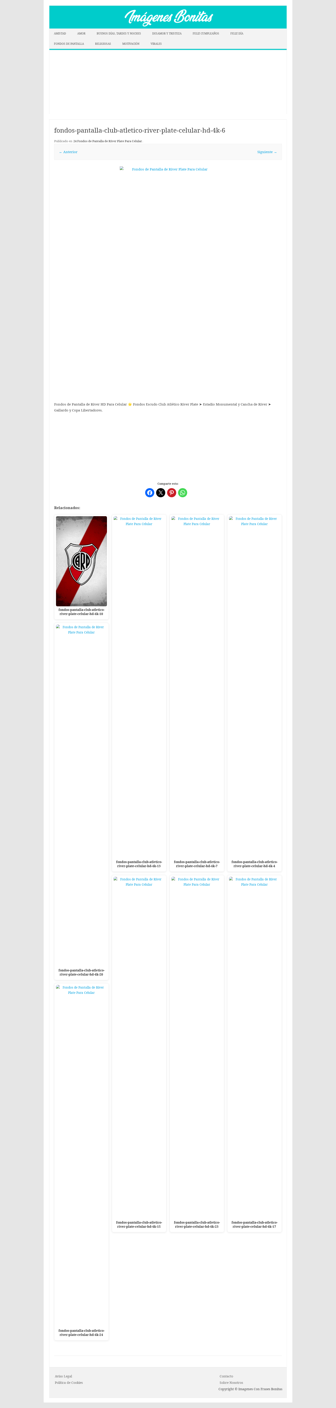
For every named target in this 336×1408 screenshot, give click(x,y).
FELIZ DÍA (236, 33)
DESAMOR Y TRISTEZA (166, 33)
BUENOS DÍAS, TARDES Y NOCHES (119, 33)
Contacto (226, 1376)
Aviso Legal (63, 1376)
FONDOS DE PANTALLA (69, 44)
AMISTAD (60, 33)
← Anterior (68, 151)
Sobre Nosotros (231, 1382)
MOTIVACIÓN (130, 44)
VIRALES (156, 44)
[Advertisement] (168, 82)
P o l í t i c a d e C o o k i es (69, 1382)
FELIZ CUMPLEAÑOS (206, 33)
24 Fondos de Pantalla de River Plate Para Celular (107, 141)
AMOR (81, 33)
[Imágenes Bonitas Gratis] (168, 27)
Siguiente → (267, 151)
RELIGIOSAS (103, 44)
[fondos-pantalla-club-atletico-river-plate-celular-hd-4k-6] (168, 252)
